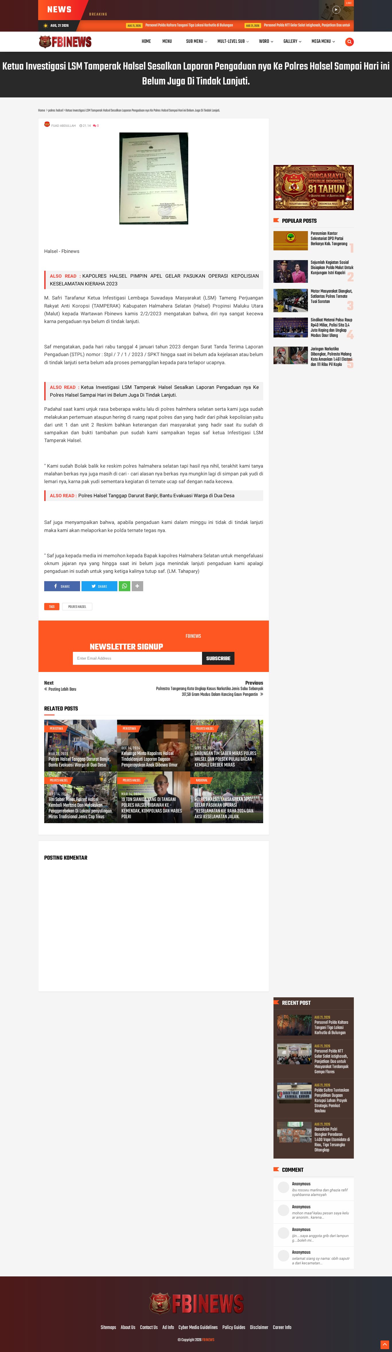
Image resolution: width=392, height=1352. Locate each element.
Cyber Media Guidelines (198, 1328)
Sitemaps (108, 1328)
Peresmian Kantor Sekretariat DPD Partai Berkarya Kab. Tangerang (329, 239)
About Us (128, 1328)
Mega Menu (321, 41)
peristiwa (56, 729)
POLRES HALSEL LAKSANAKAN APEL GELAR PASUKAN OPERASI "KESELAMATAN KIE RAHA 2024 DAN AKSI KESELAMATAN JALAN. (224, 808)
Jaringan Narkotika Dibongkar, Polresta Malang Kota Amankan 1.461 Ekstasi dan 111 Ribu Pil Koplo (331, 356)
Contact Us (149, 1328)
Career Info (282, 1328)
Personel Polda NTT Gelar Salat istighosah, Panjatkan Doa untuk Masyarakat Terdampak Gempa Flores (311, 25)
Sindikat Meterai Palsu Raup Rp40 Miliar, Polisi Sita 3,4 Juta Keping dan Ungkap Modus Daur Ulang (331, 327)
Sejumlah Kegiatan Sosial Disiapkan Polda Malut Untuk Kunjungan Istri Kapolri (332, 268)
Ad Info (168, 1328)
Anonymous (301, 1184)
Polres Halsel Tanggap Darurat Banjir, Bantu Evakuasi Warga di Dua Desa (156, 495)
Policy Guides (233, 1328)
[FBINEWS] (196, 1316)
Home (146, 41)
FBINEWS (208, 1340)
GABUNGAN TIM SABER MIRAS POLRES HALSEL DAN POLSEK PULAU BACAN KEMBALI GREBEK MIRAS (225, 759)
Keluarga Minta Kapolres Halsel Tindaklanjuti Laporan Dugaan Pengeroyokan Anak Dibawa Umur (149, 759)
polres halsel (77, 607)
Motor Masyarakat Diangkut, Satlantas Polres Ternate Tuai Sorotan (331, 297)
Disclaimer (259, 1328)
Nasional (201, 780)
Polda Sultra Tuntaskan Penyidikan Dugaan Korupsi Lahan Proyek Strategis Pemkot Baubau (332, 1101)
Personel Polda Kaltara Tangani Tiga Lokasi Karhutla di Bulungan (167, 25)
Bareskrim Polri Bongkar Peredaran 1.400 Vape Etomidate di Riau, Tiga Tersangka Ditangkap (332, 1140)
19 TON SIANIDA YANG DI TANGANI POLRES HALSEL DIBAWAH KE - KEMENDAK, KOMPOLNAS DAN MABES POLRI (151, 808)
